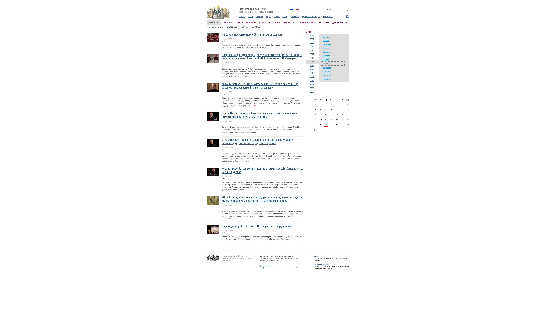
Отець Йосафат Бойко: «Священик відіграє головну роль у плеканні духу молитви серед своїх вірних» (258, 141)
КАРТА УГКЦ (328, 16)
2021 (312, 39)
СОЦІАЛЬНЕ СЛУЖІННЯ (306, 22)
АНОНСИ (277, 16)
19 (326, 120)
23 (347, 120)
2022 (312, 35)
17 (315, 120)
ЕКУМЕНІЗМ (324, 22)
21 (337, 120)
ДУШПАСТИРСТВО (340, 22)
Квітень (326, 48)
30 (347, 125)
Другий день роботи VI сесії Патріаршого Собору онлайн (257, 226)
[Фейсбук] (347, 16)
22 (342, 120)
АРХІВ (284, 16)
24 (315, 125)
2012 (312, 73)
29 (342, 125)
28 (337, 125)
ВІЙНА (245, 27)
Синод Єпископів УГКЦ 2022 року (223, 27)
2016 (312, 58)
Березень (327, 44)
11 (321, 115)
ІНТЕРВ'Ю (259, 16)
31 (315, 130)
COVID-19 (256, 27)
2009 (312, 84)
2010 (312, 81)
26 (326, 125)
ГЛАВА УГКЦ (228, 22)
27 (331, 125)
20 (331, 120)
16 (347, 115)
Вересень (327, 68)
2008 (312, 88)
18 (321, 120)
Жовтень (327, 71)
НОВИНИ (242, 16)
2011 (312, 77)
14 (337, 115)
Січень (326, 37)
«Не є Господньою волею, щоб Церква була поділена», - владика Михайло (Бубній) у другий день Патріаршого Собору (262, 199)
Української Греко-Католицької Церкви (256, 10)
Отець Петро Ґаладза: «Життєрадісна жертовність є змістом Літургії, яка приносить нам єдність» (259, 115)
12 (326, 115)
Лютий (326, 41)
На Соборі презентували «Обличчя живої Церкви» (252, 34)
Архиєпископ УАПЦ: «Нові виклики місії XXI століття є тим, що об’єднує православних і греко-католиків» (260, 85)
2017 (312, 54)
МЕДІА (268, 16)
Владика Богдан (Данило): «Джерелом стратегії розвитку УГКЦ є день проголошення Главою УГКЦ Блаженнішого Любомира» (262, 56)
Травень (326, 52)
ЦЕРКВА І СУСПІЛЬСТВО (269, 22)
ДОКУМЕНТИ (294, 16)
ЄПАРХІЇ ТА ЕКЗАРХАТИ (246, 22)
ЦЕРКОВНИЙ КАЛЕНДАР (311, 16)
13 (331, 115)
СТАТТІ (250, 16)
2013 (312, 69)
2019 (312, 47)
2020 (312, 43)
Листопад (327, 75)
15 (342, 115)
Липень (326, 59)
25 (321, 125)
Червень (326, 56)
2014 (312, 65)
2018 (312, 50)
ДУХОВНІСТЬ (288, 22)
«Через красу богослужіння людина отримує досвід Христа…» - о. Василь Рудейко (262, 170)
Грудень (326, 79)
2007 (312, 92)
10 (315, 115)
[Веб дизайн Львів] (296, 267)
